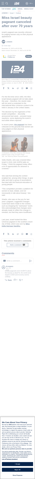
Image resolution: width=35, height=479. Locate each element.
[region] (17, 448)
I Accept (17, 464)
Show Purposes (17, 475)
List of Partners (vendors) (10, 459)
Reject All (17, 469)
